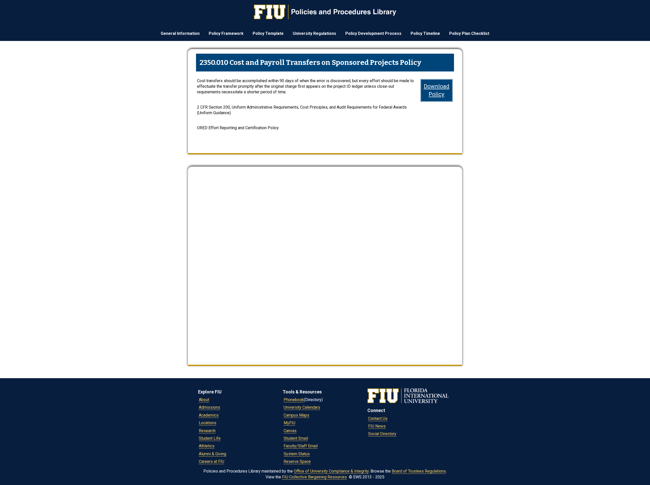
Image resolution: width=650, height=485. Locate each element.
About (204, 399)
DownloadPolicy (436, 90)
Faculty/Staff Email (301, 446)
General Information (180, 33)
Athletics (207, 446)
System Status (297, 453)
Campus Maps (296, 415)
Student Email (296, 438)
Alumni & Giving (212, 453)
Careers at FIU (211, 461)
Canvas (290, 430)
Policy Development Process (373, 33)
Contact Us (377, 418)
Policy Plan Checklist (469, 33)
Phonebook (294, 399)
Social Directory (382, 433)
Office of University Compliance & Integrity (331, 471)
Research (207, 430)
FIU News (377, 426)
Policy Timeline (425, 33)
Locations (207, 422)
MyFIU (289, 422)
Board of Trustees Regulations (419, 471)
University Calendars (302, 407)
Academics (209, 415)
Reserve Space (297, 461)
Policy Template (268, 33)
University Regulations (314, 33)
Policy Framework (226, 33)
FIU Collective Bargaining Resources (314, 477)
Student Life (210, 438)
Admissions (209, 407)
